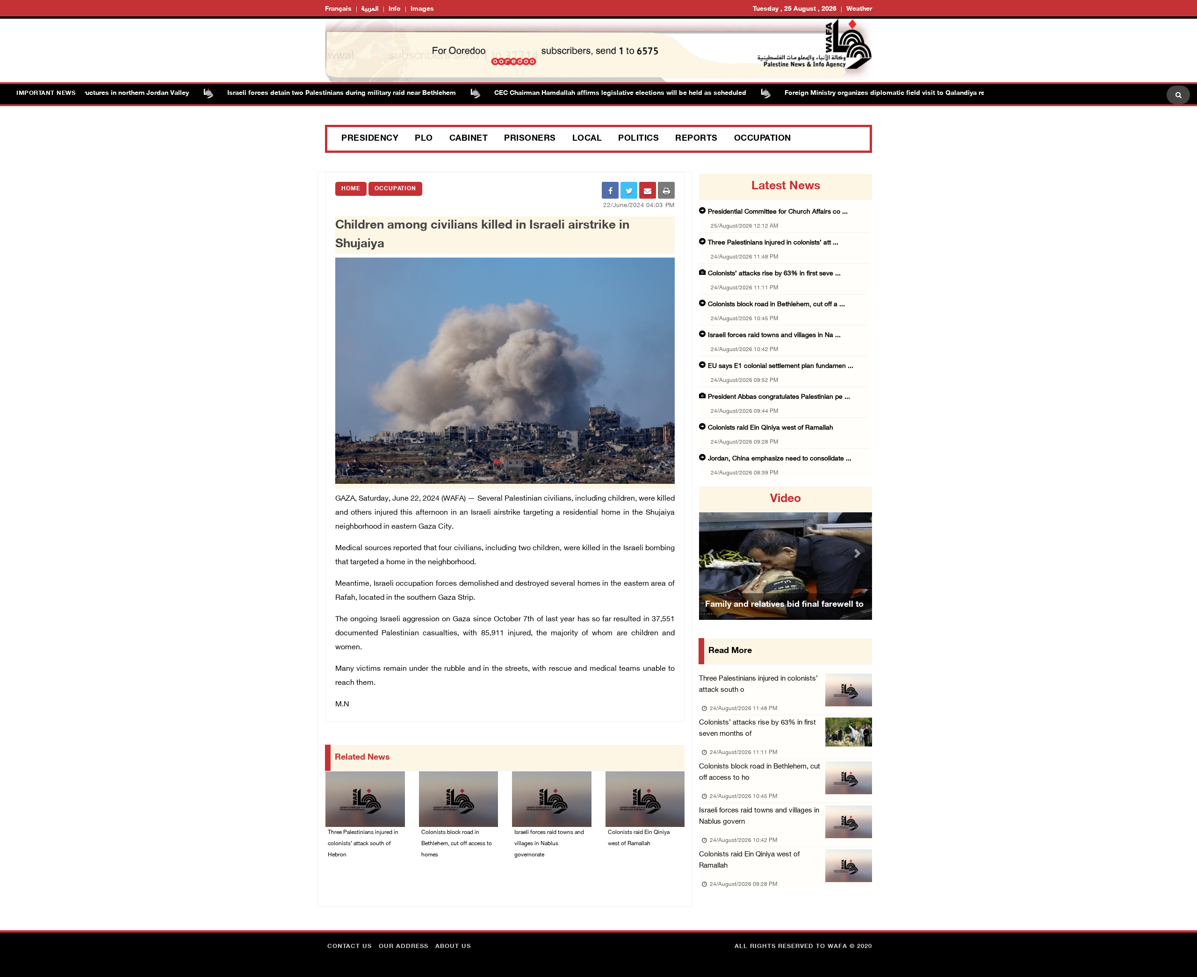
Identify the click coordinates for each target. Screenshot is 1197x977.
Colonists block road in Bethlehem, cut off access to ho (759, 772)
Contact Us (349, 946)
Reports (696, 139)
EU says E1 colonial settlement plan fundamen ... (780, 366)
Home (351, 189)
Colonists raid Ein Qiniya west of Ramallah (639, 838)
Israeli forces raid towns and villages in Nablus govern (759, 816)
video (785, 499)
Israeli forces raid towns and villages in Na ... (774, 335)
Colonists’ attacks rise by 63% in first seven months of (757, 728)
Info (395, 9)
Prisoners (530, 139)
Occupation (762, 139)
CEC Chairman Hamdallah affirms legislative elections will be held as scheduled (585, 93)
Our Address (403, 946)
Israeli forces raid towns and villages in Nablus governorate (549, 843)
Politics (638, 139)
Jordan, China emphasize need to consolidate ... (779, 459)
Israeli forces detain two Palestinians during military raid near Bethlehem (306, 93)
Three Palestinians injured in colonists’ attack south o (758, 684)
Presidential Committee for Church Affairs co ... (778, 212)
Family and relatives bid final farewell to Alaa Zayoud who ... (784, 616)
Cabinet (468, 139)
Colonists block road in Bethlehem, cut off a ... (776, 305)
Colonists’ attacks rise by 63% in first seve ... (774, 274)
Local (587, 139)
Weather (859, 9)
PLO (424, 139)
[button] (712, 553)
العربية (370, 9)
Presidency (369, 139)
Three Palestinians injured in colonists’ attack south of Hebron (363, 843)
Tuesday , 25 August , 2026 (794, 9)
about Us (453, 946)
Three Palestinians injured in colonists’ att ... (773, 243)
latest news (785, 187)
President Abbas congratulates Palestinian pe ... (779, 397)
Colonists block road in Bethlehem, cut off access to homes (456, 843)
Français (338, 9)
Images (422, 9)
